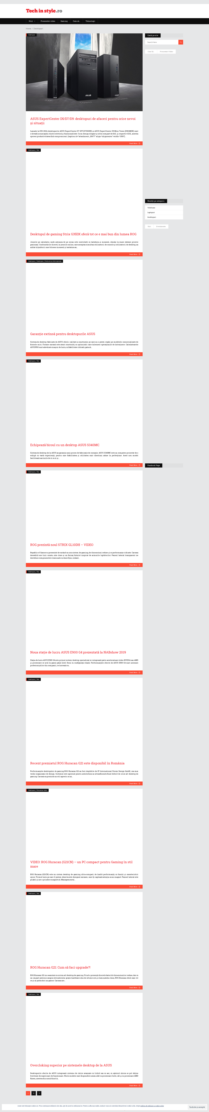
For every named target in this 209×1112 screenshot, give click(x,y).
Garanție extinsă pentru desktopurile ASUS (62, 334)
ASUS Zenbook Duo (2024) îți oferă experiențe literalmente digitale (164, 59)
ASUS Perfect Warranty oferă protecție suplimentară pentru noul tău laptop (170, 304)
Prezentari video (42, 790)
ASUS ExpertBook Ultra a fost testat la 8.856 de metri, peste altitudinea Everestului (171, 286)
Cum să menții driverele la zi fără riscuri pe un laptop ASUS (164, 115)
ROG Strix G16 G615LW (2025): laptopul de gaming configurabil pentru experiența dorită (163, 139)
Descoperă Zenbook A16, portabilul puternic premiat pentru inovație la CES (161, 127)
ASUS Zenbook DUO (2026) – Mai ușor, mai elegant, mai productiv (171, 322)
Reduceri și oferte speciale (53, 261)
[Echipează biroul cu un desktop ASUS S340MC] (84, 398)
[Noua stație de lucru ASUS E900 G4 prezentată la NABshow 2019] (84, 607)
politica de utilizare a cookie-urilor (152, 1106)
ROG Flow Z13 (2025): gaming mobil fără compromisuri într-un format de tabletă (164, 152)
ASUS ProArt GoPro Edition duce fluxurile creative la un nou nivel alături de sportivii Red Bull (171, 239)
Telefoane (151, 208)
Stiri (38, 150)
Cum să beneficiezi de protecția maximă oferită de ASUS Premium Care (164, 81)
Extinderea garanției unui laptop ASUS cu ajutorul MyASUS (164, 105)
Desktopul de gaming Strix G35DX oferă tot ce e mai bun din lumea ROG (83, 234)
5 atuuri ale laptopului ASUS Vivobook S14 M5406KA (162, 176)
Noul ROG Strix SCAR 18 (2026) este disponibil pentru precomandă (171, 269)
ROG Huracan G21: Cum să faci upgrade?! (60, 967)
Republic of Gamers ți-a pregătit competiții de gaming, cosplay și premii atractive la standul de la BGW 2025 (171, 391)
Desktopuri (31, 35)
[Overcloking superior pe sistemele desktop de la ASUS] (84, 1025)
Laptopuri (151, 212)
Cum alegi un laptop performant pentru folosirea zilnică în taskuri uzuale (163, 93)
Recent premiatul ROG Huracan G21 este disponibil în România (77, 763)
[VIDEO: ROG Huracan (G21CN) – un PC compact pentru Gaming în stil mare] (84, 821)
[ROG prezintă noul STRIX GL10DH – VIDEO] (84, 503)
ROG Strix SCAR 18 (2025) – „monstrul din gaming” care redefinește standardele (161, 188)
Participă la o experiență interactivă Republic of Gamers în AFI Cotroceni (169, 414)
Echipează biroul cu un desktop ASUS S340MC (64, 445)
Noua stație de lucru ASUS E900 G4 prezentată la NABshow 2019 (78, 652)
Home (28, 28)
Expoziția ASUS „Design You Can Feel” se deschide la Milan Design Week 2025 (170, 450)
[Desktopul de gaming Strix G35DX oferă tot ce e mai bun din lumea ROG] (84, 188)
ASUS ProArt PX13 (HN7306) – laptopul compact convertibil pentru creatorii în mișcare (162, 165)
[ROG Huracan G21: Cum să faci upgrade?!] (84, 926)
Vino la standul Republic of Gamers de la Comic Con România (170, 433)
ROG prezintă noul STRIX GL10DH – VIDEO (61, 545)
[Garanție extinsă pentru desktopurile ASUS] (84, 293)
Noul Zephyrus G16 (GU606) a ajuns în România (171, 255)
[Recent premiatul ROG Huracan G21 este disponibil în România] (84, 717)
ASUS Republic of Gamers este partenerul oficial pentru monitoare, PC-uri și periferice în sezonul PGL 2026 (171, 367)
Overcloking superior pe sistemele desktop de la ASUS (71, 1065)
